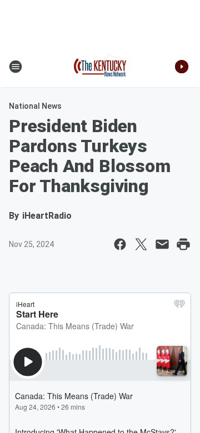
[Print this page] (183, 244)
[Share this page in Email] (162, 244)
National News (35, 106)
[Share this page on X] (141, 244)
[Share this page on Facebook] (120, 244)
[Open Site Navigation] (15, 66)
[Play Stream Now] (181, 66)
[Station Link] (100, 66)
